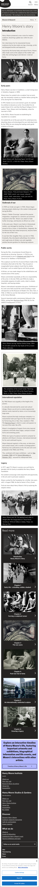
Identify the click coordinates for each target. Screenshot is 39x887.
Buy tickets (5, 809)
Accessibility (6, 788)
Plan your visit (6, 781)
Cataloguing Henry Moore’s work (12, 836)
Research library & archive (10, 783)
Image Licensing (7, 824)
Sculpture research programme (12, 819)
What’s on (5, 779)
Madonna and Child (23, 256)
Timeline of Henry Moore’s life (17, 766)
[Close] (37, 861)
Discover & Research (8, 20)
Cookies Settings (19, 872)
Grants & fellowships (9, 834)
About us (5, 832)
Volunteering (6, 852)
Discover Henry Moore (9, 817)
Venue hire (5, 786)
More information (23, 867)
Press (4, 856)
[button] (19, 547)
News (4, 854)
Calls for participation (9, 822)
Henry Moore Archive (9, 803)
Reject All (19, 878)
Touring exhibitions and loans (11, 838)
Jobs (3, 849)
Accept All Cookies (19, 883)
